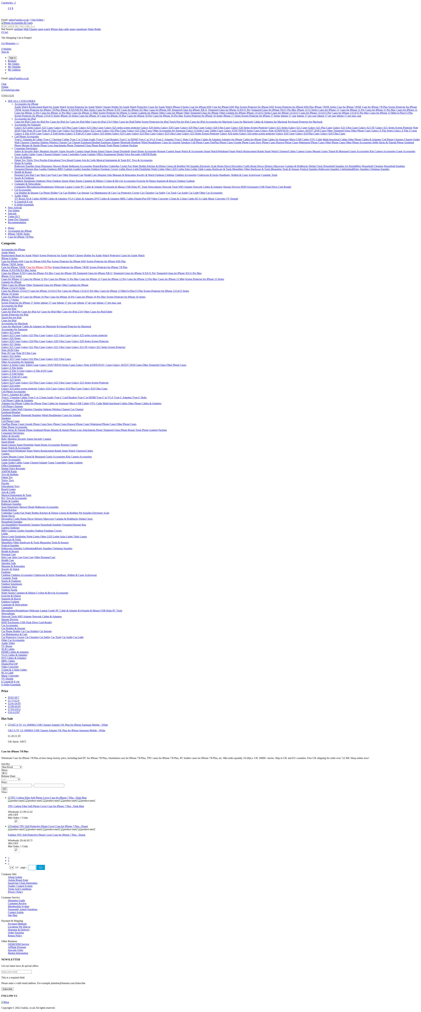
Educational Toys (57, 160)
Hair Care (35, 175)
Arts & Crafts (89, 160)
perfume (18, 29)
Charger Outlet (412, 139)
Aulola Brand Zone (18, 880)
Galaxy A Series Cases (197, 130)
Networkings (155, 186)
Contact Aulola (16, 912)
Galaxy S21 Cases (297, 127)
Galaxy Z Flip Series (382, 130)
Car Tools (171, 192)
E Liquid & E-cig (23, 201)
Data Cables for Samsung (275, 139)
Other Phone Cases (361, 130)
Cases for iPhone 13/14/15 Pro (315, 112)
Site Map (12, 915)
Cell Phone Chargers (393, 139)
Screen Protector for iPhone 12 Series (118, 112)
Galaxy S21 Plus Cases (320, 127)
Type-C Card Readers (107, 139)
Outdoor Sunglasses (25, 181)
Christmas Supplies (379, 169)
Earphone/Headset (91, 142)
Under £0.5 (14, 216)
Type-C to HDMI (128, 139)
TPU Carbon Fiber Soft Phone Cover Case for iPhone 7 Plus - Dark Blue (46, 806)
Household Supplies (334, 166)
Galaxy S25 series (24, 127)
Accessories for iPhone (26, 104)
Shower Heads (60, 166)
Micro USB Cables (299, 139)
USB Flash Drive (268, 186)
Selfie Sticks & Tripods (384, 142)
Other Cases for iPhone (171, 112)
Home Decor (224, 166)
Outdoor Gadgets (186, 181)
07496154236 (7, 95)
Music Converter (217, 198)
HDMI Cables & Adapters (54, 198)
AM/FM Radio (149, 154)
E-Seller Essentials (24, 204)
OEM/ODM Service (18, 944)
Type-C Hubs (181, 139)
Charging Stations (39, 142)
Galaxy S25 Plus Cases (66, 127)
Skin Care (45, 175)
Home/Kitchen (101, 166)
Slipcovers (278, 166)
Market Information (18, 953)
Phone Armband (405, 142)
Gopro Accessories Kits (362, 151)
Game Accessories (405, 151)
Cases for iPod (198, 121)
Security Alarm (58, 151)
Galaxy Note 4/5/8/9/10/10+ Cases (278, 130)
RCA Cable (201, 198)
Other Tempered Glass (339, 130)
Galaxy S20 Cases (170, 127)
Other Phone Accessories (359, 142)
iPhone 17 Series (232, 115)
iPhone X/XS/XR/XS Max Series (78, 110)
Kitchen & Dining (156, 166)
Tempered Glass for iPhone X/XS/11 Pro (229, 110)
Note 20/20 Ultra (10, 350)
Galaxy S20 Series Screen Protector (249, 127)
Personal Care (22, 175)
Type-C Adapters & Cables (28, 139)
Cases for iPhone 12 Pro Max (55, 112)
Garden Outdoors (48, 169)
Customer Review (17, 903)
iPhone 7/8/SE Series (325, 107)
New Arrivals (15, 207)
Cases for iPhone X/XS (108, 110)
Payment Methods (17, 923)
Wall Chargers (22, 142)
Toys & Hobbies (23, 157)
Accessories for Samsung (27, 124)
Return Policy (15, 935)
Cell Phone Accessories (26, 136)
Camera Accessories (385, 151)
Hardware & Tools (222, 169)
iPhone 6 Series (181, 107)
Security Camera (75, 151)
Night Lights (158, 169)
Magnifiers (237, 169)
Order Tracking (16, 932)
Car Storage (83, 192)
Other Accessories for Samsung (169, 130)
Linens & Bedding (176, 166)
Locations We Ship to (19, 926)
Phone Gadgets (121, 145)
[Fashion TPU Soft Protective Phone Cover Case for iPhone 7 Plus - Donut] (48, 826)
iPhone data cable (60, 29)
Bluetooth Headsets (130, 142)
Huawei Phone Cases (287, 142)
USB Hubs (131, 186)
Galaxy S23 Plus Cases (144, 133)
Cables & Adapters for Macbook (270, 121)
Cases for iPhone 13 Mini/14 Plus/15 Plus (391, 112)
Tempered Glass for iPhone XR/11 (189, 110)
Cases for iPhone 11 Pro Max (380, 110)
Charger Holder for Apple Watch (119, 107)
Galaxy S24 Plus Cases (307, 133)
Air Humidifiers (353, 166)
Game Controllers (70, 154)
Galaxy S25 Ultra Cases (90, 127)
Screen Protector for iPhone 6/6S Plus (294, 107)
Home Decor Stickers (261, 166)
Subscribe (7, 989)
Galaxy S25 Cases (43, 127)
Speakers (186, 142)
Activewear (254, 175)
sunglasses (81, 29)
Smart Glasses (105, 151)
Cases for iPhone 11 (328, 110)
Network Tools (170, 186)
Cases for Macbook (243, 121)
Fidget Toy (20, 160)
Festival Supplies (309, 169)
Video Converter (160, 198)
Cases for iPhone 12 (406, 110)
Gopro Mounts (313, 151)
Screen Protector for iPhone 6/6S (257, 107)
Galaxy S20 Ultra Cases (217, 127)
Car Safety (160, 192)
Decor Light (132, 169)
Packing (133, 145)
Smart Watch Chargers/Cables (280, 151)
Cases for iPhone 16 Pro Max (168, 115)
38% (10, 843)
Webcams (59, 186)
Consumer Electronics (25, 148)
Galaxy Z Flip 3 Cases (405, 130)
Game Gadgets (88, 154)
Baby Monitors (42, 151)
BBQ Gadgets (65, 169)
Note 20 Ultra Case (52, 130)
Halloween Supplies (329, 169)
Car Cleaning (147, 192)
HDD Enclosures (250, 186)
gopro (73, 29)
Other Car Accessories (211, 192)
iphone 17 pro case (307, 115)
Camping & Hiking (93, 181)
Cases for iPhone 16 (89, 115)
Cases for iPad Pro (39, 121)
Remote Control (166, 151)
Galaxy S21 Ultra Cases (345, 127)
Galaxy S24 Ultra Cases (332, 133)
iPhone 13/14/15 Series (259, 112)
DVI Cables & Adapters (107, 198)
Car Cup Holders (67, 192)
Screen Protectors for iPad (155, 121)
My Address (14, 69)
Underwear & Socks (208, 175)
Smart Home (91, 151)
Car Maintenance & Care (103, 192)
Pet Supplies (193, 166)
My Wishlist (14, 66)
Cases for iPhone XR (160, 110)
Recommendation (17, 222)
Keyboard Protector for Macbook (305, 121)
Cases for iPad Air (59, 121)
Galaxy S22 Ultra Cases (139, 130)
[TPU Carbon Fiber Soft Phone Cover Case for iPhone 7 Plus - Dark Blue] (47, 797)
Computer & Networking (27, 184)
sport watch (44, 29)
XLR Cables (33, 198)
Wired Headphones (151, 142)
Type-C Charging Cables (56, 139)
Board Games (74, 160)
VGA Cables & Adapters (81, 198)
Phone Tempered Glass (79, 145)
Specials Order (15, 950)
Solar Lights (191, 169)
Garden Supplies (82, 169)
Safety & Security (24, 151)
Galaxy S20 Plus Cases (192, 127)
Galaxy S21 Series (278, 127)
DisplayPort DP (142, 198)
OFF (15, 814)
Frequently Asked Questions (22, 909)
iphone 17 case (288, 115)
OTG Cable (316, 139)
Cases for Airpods (171, 142)
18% (10, 814)
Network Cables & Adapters (208, 186)
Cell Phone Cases (200, 142)
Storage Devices (232, 186)
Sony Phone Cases (266, 142)
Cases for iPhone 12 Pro (27, 112)
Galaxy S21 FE (367, 127)
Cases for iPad (22, 121)
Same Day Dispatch (18, 219)
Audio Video (21, 195)
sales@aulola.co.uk (19, 19)
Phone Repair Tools (102, 145)
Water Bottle (94, 29)
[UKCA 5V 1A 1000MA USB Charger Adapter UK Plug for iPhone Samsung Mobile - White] (58, 724)
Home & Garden (23, 163)
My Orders (13, 63)
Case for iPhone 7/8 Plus (375, 107)
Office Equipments (106, 154)
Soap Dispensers (43, 166)
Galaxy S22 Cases (91, 130)
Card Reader (284, 186)
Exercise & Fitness (146, 181)
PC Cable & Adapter (92, 186)
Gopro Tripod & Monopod (335, 151)
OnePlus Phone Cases (222, 142)
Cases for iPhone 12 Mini (85, 112)
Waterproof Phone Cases (312, 142)
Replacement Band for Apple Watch (47, 107)
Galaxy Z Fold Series (53, 133)
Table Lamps (205, 169)
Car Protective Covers (128, 192)
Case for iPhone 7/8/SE (349, 107)
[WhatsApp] (10, 89)
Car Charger (74, 142)
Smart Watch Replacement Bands (247, 151)
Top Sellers (14, 210)
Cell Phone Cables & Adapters (205, 139)
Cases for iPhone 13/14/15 (285, 112)
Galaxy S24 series (229, 133)
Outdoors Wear (44, 181)
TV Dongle (232, 198)
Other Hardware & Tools (257, 169)
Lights (122, 169)
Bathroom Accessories (80, 166)
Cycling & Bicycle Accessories (120, 181)
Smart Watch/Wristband (216, 151)
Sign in (12, 58)
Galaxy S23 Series (102, 133)
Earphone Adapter (110, 142)
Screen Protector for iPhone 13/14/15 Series (37, 115)
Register (12, 61)
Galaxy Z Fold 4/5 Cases (78, 133)
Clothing (169, 175)
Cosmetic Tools (269, 175)
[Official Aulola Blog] (5, 1002)
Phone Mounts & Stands (27, 145)
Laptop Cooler (73, 186)
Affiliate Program (17, 947)
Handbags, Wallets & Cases (233, 175)
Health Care (90, 175)
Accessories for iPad (25, 118)
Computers (20, 186)
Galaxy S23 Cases (121, 133)
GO (4, 789)
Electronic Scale (208, 166)
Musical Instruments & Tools (111, 160)
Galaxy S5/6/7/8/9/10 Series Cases (242, 130)
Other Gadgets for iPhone (232, 112)
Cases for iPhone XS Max (134, 110)
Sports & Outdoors (24, 178)
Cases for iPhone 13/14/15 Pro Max (350, 112)
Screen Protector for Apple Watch (84, 107)
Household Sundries (394, 166)
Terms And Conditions (19, 889)
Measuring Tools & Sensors (285, 169)
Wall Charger (30, 29)
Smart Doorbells (121, 151)
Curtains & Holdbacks (296, 166)
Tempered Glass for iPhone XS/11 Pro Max (273, 110)
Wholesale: (20, 811)
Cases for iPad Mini (80, 121)
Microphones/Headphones (40, 186)
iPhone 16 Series (70, 115)
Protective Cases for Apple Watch (154, 107)
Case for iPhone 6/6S (200, 107)
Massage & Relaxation (124, 175)
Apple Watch (21, 107)
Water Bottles (139, 166)
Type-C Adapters (165, 139)
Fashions (160, 175)
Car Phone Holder (48, 192)
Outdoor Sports (60, 181)
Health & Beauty (23, 172)
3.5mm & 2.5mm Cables (182, 198)
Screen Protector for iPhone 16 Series (203, 115)
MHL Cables (127, 198)
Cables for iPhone (252, 139)
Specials (12, 213)
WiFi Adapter (185, 186)
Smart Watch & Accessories (189, 151)
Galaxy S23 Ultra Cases (168, 133)
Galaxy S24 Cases (285, 133)
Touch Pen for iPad (179, 121)
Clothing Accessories (186, 175)
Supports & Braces (167, 181)
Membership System (18, 906)
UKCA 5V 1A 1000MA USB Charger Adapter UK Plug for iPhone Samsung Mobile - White (56, 730)
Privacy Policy (15, 891)
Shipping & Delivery (19, 929)
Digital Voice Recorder (129, 154)
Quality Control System (20, 886)
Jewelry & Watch (146, 175)
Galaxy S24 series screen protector (257, 133)
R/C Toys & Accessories (139, 160)
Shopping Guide (16, 900)
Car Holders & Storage (26, 192)
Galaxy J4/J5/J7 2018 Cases (312, 130)
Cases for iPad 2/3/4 (101, 121)
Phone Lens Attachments (53, 145)
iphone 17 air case (326, 115)
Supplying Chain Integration (22, 883)
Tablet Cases (216, 130)
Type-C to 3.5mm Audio (83, 139)
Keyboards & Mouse (114, 186)
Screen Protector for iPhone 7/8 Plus (41, 110)
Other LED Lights (175, 169)
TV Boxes (20, 198)
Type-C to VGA (147, 139)
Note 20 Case (34, 130)
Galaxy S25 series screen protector (122, 127)
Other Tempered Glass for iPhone (201, 112)
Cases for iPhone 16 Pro (139, 115)
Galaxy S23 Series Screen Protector (200, 133)
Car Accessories (22, 189)
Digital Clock (316, 166)
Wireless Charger (58, 142)
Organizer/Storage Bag (26, 169)
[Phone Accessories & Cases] (17, 22)
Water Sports (76, 181)
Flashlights (145, 169)
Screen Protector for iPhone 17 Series (260, 115)
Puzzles (44, 160)
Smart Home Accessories (144, 151)
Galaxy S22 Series (72, 130)
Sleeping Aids (104, 175)
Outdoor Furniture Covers (104, 169)
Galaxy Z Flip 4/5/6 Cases (28, 133)
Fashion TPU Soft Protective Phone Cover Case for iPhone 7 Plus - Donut (46, 834)
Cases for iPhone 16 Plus (113, 115)
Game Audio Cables (25, 154)
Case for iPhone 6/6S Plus (225, 107)
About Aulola (15, 877)
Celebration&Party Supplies (355, 169)
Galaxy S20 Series (151, 127)
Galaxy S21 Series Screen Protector (393, 127)
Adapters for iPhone (231, 139)
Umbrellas (114, 166)
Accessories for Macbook (219, 121)
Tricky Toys (33, 160)
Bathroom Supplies (24, 166)
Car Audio (182, 192)
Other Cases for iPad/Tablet (126, 121)
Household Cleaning (372, 166)
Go (40, 867)
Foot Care (56, 175)
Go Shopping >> (10, 43)
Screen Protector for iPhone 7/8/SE (71, 267)
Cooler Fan (126, 166)
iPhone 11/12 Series (307, 110)
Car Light (194, 192)
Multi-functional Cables (335, 139)
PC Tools (143, 186)
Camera (300, 151)
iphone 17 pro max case (349, 115)
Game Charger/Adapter (48, 154)
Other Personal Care (73, 175)
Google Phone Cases (245, 142)
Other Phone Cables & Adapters (364, 139)
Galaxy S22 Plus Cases (114, 130)
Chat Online (37, 19)
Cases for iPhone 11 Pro (352, 110)
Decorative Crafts (240, 166)
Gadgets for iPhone (148, 112)
